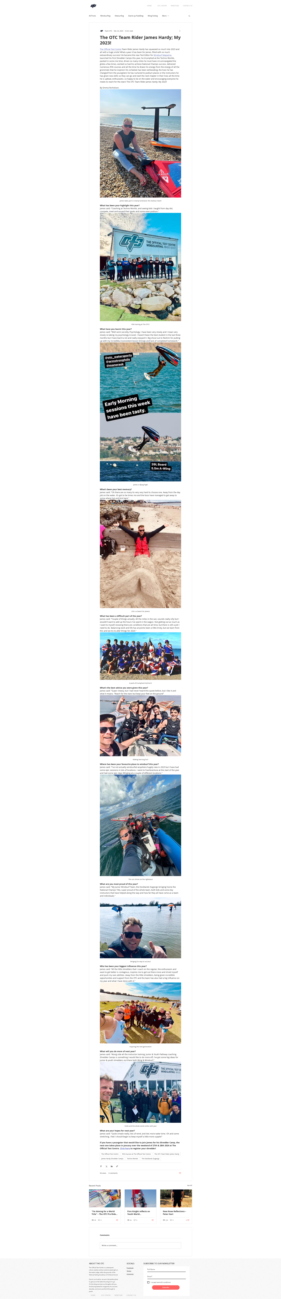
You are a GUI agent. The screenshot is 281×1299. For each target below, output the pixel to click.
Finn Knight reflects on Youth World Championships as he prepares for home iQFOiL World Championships (140, 1212)
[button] (189, 16)
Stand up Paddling (135, 16)
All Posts (92, 16)
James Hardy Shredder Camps (112, 1159)
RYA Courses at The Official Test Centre (136, 1154)
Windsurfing (105, 16)
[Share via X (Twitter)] (106, 1166)
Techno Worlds (132, 1159)
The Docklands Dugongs (150, 1159)
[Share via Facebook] (101, 1166)
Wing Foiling (153, 16)
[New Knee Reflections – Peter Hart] (176, 1198)
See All (189, 1185)
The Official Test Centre (109, 1154)
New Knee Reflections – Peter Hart (174, 1212)
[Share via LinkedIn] (112, 1166)
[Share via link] (117, 1166)
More (164, 16)
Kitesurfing (119, 16)
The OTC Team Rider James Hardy (166, 1154)
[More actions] (179, 31)
